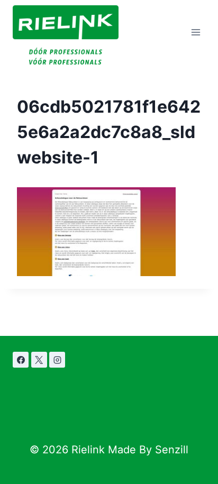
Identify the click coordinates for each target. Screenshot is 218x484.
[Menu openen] (195, 32)
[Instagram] (57, 360)
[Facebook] (21, 360)
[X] (39, 360)
